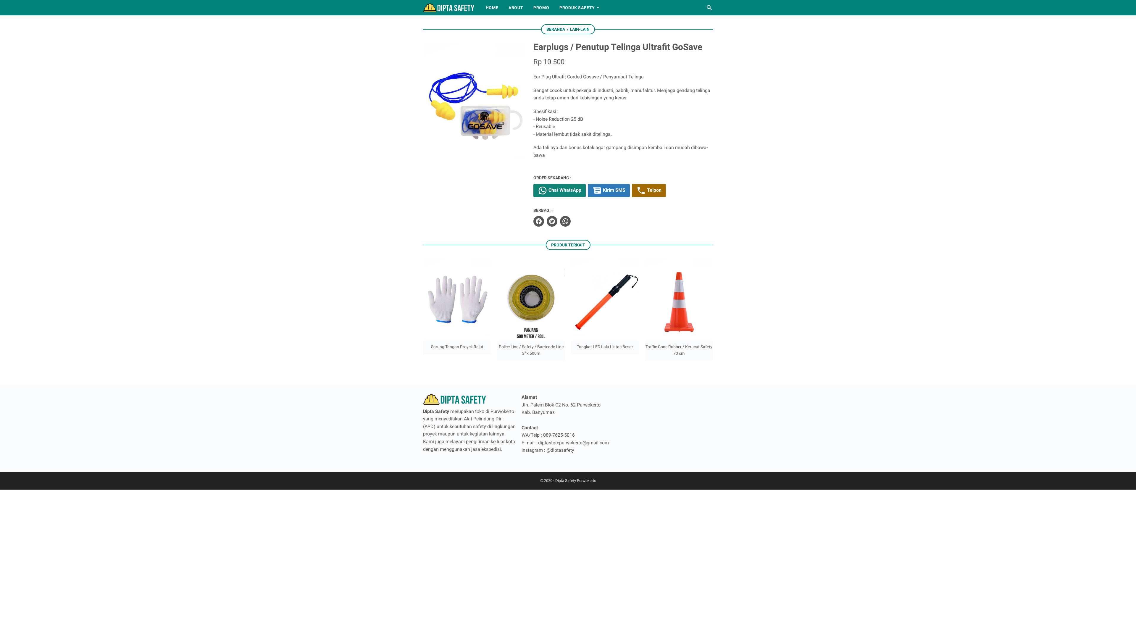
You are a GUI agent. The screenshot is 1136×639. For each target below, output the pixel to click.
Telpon (653, 190)
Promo (541, 7)
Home (492, 7)
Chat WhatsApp (564, 190)
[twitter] (552, 221)
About (516, 7)
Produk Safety (577, 7)
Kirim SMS (613, 190)
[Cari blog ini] (709, 7)
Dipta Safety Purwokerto (575, 480)
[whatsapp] (565, 221)
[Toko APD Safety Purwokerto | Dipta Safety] (449, 7)
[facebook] (538, 221)
